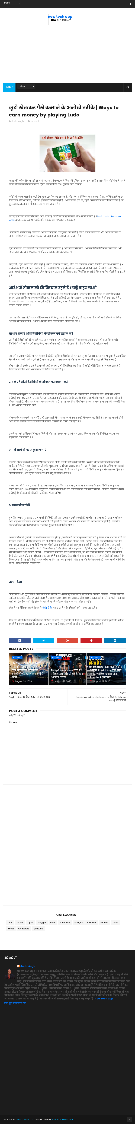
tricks (11, 928)
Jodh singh (27, 966)
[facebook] (130, 4)
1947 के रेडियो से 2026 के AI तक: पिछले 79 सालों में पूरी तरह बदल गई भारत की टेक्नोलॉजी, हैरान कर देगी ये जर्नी (28, 670)
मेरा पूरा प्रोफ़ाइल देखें (15, 1003)
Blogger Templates (62, 1119)
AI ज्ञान (20, 922)
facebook (65, 922)
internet (35, 121)
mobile (104, 922)
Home (9, 87)
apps (30, 922)
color (53, 922)
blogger (42, 922)
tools (115, 922)
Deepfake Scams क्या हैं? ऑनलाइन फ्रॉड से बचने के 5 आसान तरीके (67, 674)
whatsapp (23, 928)
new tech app (60, 16)
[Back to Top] (129, 1119)
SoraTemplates (24, 1119)
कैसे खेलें (47, 608)
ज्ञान (10, 922)
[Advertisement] (67, 54)
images (79, 922)
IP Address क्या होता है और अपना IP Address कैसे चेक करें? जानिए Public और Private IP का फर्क (106, 672)
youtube (38, 928)
